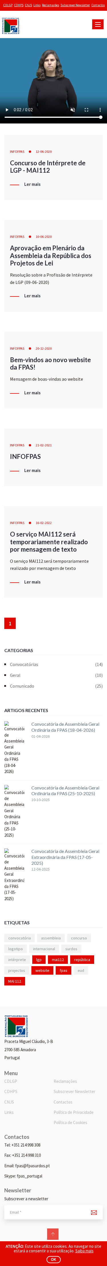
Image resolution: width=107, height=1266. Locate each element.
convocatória (19, 938)
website (42, 970)
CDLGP (8, 5)
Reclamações (50, 5)
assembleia (51, 938)
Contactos (98, 5)
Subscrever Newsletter (75, 5)
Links (37, 5)
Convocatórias (56, 664)
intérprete (17, 959)
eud (81, 970)
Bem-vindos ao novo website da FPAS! (50, 363)
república (82, 959)
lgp (39, 959)
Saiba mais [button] (84, 1250)
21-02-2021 (44, 445)
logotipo (15, 948)
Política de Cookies (70, 1122)
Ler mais (32, 184)
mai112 (58, 959)
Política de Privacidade (74, 1112)
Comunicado (56, 686)
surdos (71, 948)
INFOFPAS (17, 151)
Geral (56, 675)
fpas (63, 970)
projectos (16, 970)
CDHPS (18, 5)
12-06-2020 (44, 151)
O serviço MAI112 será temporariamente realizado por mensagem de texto (49, 541)
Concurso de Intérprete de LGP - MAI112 (48, 166)
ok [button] (53, 1259)
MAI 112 (14, 981)
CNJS (28, 5)
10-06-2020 (44, 236)
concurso (79, 938)
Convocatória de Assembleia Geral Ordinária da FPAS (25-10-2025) (65, 790)
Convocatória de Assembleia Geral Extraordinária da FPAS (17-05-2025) (65, 857)
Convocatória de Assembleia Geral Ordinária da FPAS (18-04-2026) (65, 727)
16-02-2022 (44, 523)
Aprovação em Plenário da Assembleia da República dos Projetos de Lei (50, 255)
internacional (44, 948)
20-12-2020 (44, 348)
